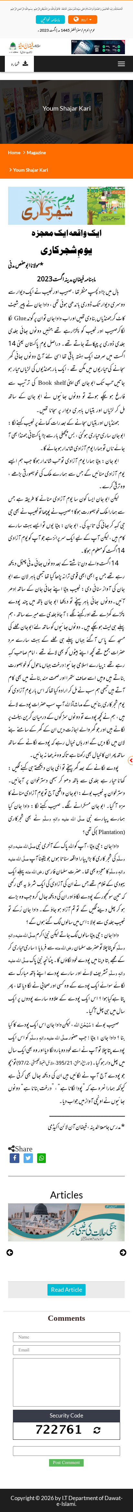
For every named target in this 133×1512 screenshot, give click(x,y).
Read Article (66, 1289)
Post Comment (66, 1462)
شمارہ (15, 63)
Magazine (36, 152)
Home (14, 152)
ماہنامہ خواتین (50, 19)
